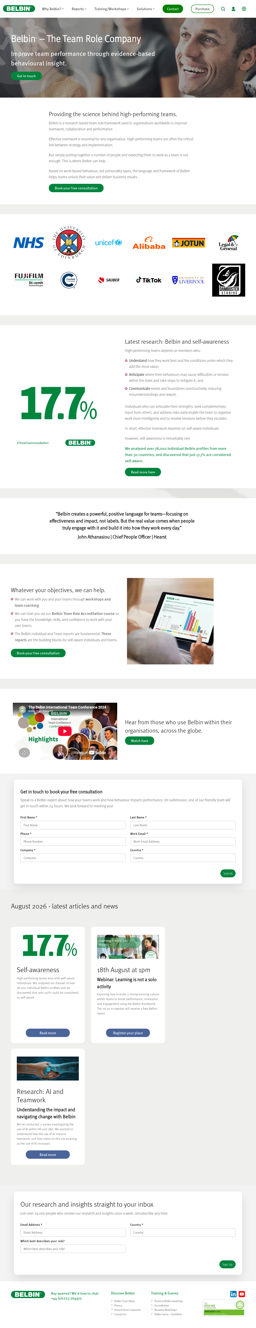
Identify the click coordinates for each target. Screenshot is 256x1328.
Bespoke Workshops (165, 1310)
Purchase (202, 8)
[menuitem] (53, 9)
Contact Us (120, 1314)
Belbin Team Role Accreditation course (83, 613)
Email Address (31, 1224)
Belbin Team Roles (124, 1301)
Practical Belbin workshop (168, 1301)
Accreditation (161, 1305)
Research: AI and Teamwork (40, 1095)
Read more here (143, 471)
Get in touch (26, 75)
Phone (25, 833)
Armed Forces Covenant (127, 1310)
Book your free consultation (76, 187)
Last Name (138, 817)
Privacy (118, 1305)
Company (27, 850)
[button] (223, 9)
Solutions (144, 8)
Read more (48, 1032)
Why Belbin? (51, 8)
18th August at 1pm (123, 969)
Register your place (128, 1032)
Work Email (139, 833)
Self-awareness (38, 969)
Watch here (139, 740)
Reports (78, 8)
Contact (173, 8)
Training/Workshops (110, 8)
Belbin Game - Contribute (168, 1314)
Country (136, 850)
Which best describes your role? (42, 1241)
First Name (28, 817)
